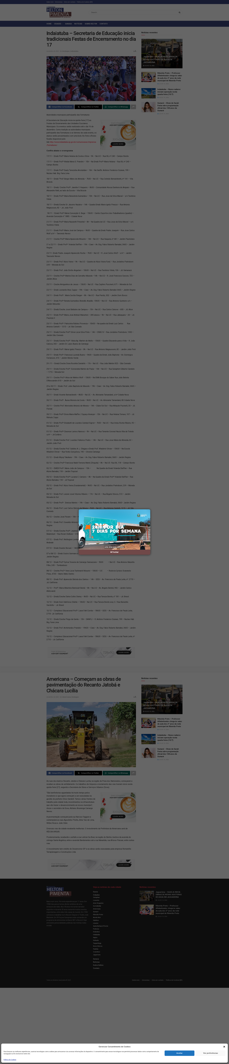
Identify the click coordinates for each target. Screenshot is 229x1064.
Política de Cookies (10, 1060)
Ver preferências (210, 1053)
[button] (224, 1046)
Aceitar (179, 1053)
